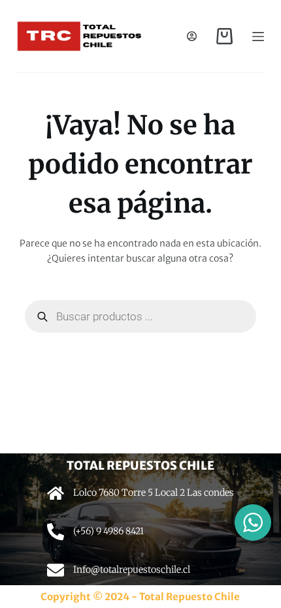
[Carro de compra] (224, 36)
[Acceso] (192, 36)
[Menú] (258, 36)
